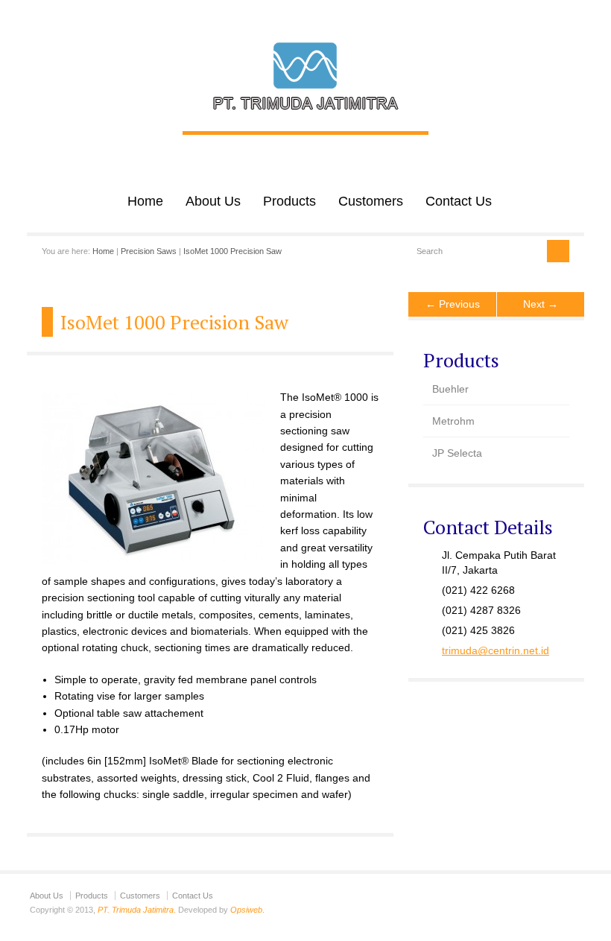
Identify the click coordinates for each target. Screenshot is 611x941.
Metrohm (453, 421)
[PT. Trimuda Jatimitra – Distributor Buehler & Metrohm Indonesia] (305, 115)
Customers (370, 201)
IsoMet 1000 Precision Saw (232, 251)
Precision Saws (149, 251)
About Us (213, 201)
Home (145, 201)
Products (289, 201)
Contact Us (458, 201)
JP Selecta (457, 453)
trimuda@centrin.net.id (495, 650)
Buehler (450, 389)
